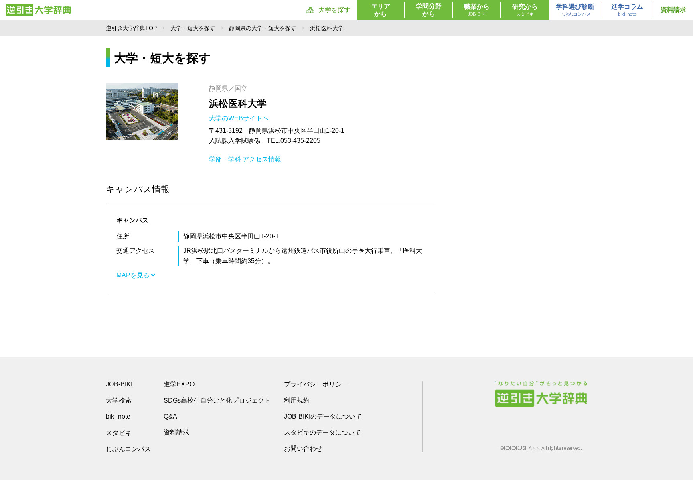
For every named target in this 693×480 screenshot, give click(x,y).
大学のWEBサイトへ (239, 118)
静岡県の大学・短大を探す (262, 28)
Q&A (170, 416)
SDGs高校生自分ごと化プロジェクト (217, 400)
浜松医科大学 (238, 103)
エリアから (380, 10)
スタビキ (119, 432)
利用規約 (297, 400)
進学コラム (627, 10)
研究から (525, 10)
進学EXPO (179, 384)
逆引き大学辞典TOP (131, 28)
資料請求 (673, 9)
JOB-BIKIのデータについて (323, 416)
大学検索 (119, 400)
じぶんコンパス (128, 448)
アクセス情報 (262, 159)
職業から (477, 10)
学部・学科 (225, 159)
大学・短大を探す (192, 28)
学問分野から (429, 10)
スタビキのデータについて (322, 432)
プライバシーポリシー (316, 384)
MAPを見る (133, 275)
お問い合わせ (303, 448)
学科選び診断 (575, 10)
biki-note (118, 416)
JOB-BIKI (119, 384)
